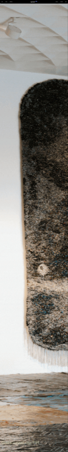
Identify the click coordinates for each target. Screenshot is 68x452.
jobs (66, 1)
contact (61, 1)
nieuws (57, 1)
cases (6, 1)
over (2, 1)
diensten (11, 1)
